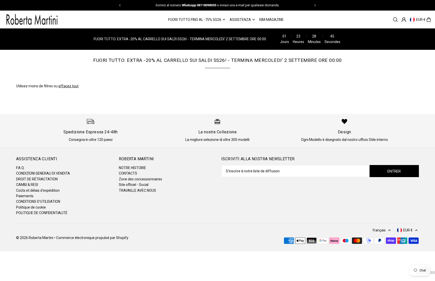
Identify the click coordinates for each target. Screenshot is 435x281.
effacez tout (68, 86)
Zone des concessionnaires (140, 179)
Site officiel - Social (134, 185)
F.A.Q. (20, 168)
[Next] (314, 5)
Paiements (24, 196)
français (379, 230)
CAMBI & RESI (27, 185)
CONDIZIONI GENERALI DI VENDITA (43, 173)
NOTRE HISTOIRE (132, 168)
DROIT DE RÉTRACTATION (37, 179)
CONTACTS (128, 173)
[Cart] (429, 19)
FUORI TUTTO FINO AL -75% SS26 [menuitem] (194, 20)
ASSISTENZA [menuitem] (240, 20)
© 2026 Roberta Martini (35, 238)
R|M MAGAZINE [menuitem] (271, 20)
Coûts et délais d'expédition (38, 190)
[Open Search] (395, 19)
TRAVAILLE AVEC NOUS (137, 190)
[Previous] (120, 5)
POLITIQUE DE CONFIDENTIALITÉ (41, 213)
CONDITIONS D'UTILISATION (38, 201)
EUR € (420, 20)
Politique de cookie (31, 207)
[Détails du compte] (404, 19)
